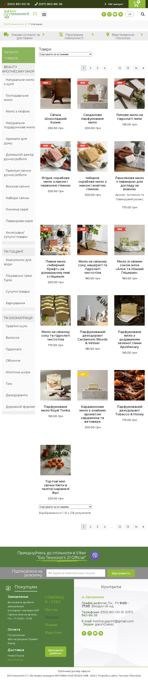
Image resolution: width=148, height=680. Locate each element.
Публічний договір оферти (74, 671)
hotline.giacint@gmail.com (113, 621)
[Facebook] (104, 14)
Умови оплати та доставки (25, 36)
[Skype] (120, 14)
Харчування (15, 303)
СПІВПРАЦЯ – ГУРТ (54, 599)
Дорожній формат (20, 407)
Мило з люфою (18, 111)
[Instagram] (109, 14)
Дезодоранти (17, 395)
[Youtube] (115, 14)
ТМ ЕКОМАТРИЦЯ (18, 318)
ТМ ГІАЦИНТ (14, 251)
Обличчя (13, 360)
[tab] (24, 36)
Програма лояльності (74, 36)
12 (119, 68)
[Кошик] (137, 4)
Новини (51, 625)
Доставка (16, 650)
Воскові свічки (18, 186)
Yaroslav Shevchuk (130, 675)
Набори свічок (17, 198)
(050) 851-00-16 (112, 612)
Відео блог (53, 632)
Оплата (14, 629)
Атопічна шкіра (18, 372)
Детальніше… (16, 659)
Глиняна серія (17, 209)
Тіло (9, 384)
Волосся (12, 338)
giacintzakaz (104, 624)
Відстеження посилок (122, 36)
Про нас (51, 609)
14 (136, 68)
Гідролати (14, 349)
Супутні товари (18, 291)
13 (127, 68)
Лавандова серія (19, 221)
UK (129, 14)
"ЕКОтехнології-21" (15, 24)
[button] (16, 4)
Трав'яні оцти (16, 326)
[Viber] (95, 555)
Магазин (51, 617)
